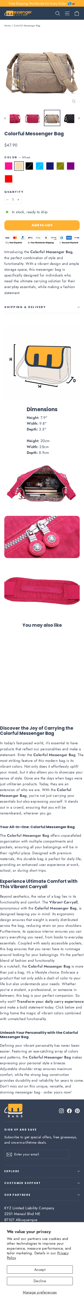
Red (8, 179)
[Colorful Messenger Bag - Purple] (35, 702)
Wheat (19, 166)
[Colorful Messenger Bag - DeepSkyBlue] (20, 702)
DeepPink (8, 166)
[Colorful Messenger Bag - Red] (39, 702)
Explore (11, 1171)
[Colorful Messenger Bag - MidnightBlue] (25, 702)
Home (7, 25)
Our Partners (17, 1195)
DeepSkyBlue (39, 166)
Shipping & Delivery (25, 307)
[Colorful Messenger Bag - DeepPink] (6, 702)
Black (29, 166)
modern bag (55, 760)
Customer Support (22, 1183)
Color (17, 157)
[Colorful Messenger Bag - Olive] (30, 702)
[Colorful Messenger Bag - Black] (16, 702)
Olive (60, 166)
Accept (40, 1269)
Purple (70, 166)
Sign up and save (20, 1129)
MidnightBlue (50, 166)
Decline (40, 1280)
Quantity (13, 191)
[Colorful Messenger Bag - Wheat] (11, 702)
